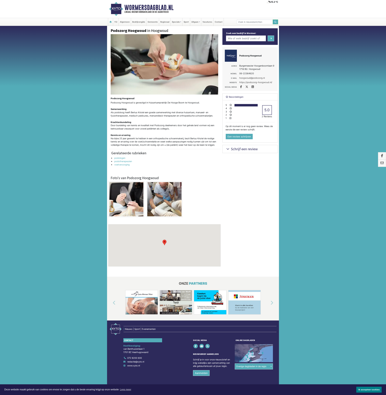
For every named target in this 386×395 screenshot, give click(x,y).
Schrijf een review (244, 149)
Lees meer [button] (125, 389)
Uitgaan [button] (194, 22)
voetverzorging (122, 164)
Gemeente (153, 22)
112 (115, 22)
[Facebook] (196, 346)
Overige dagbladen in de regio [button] (251, 366)
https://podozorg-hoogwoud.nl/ (255, 82)
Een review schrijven (239, 136)
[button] (164, 242)
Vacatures (207, 22)
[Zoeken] (275, 22)
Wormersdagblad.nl (149, 7)
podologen (119, 158)
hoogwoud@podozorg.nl (252, 78)
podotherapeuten (123, 161)
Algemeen (125, 22)
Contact (218, 22)
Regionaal (164, 22)
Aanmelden (201, 373)
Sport (186, 22)
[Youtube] (202, 346)
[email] (382, 163)
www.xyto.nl (133, 365)
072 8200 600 (134, 358)
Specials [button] (176, 22)
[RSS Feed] (208, 346)
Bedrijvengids (138, 22)
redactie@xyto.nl (135, 361)
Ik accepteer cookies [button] (369, 389)
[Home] (110, 22)
